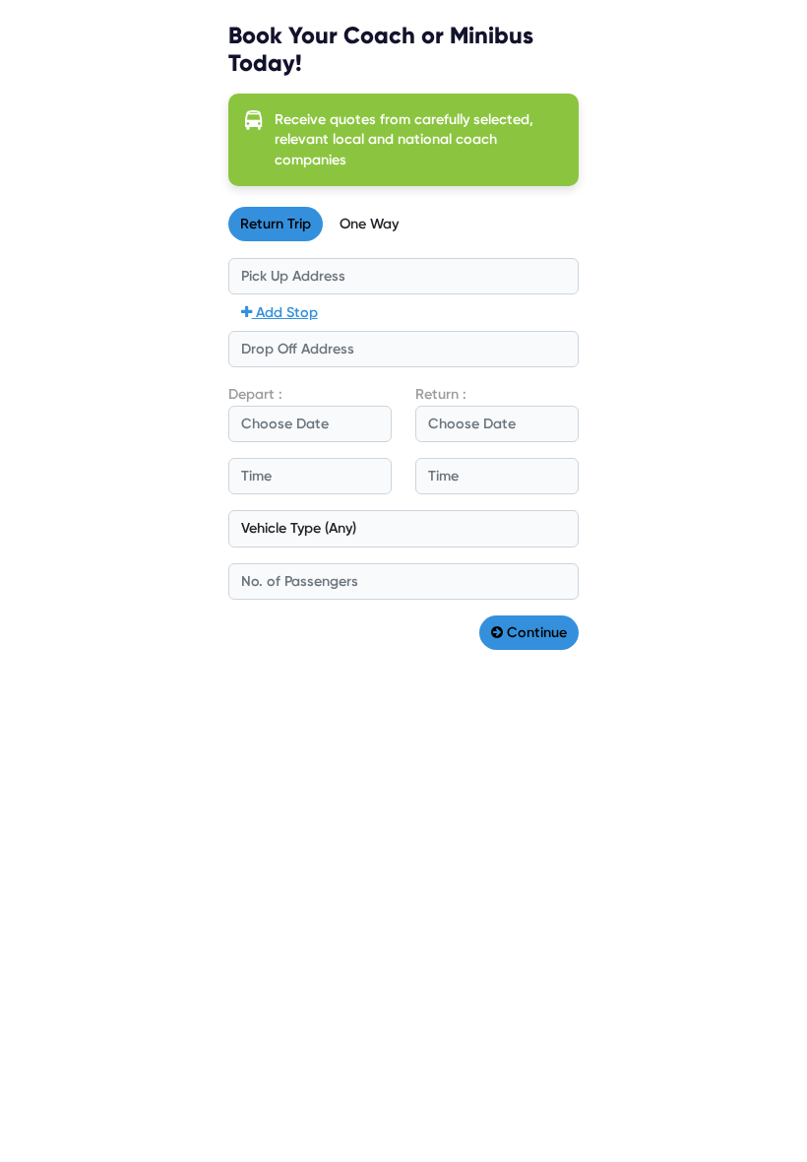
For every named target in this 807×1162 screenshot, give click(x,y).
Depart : (255, 394)
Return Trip (275, 223)
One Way (369, 223)
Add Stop (285, 312)
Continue (535, 632)
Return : (440, 394)
